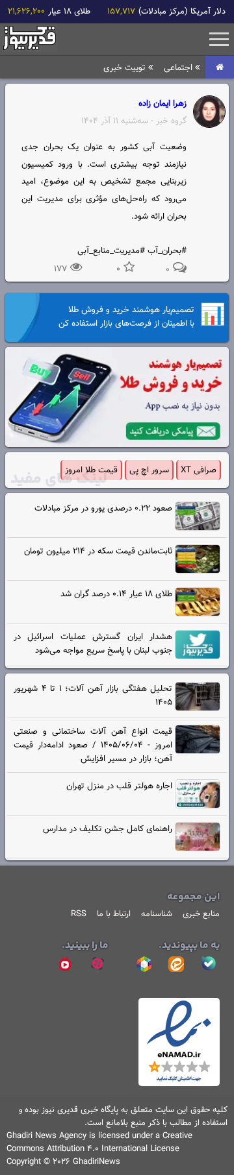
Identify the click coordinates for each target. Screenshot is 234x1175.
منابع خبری (201, 914)
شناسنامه (156, 914)
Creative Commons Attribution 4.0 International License (99, 1143)
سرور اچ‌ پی (149, 470)
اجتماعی (179, 68)
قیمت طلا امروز (91, 470)
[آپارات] (97, 964)
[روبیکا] (144, 964)
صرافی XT (198, 470)
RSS (78, 914)
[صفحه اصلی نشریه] (219, 68)
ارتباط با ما (114, 914)
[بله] (209, 964)
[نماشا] (65, 964)
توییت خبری (125, 68)
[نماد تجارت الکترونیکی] (179, 1084)
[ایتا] (176, 964)
